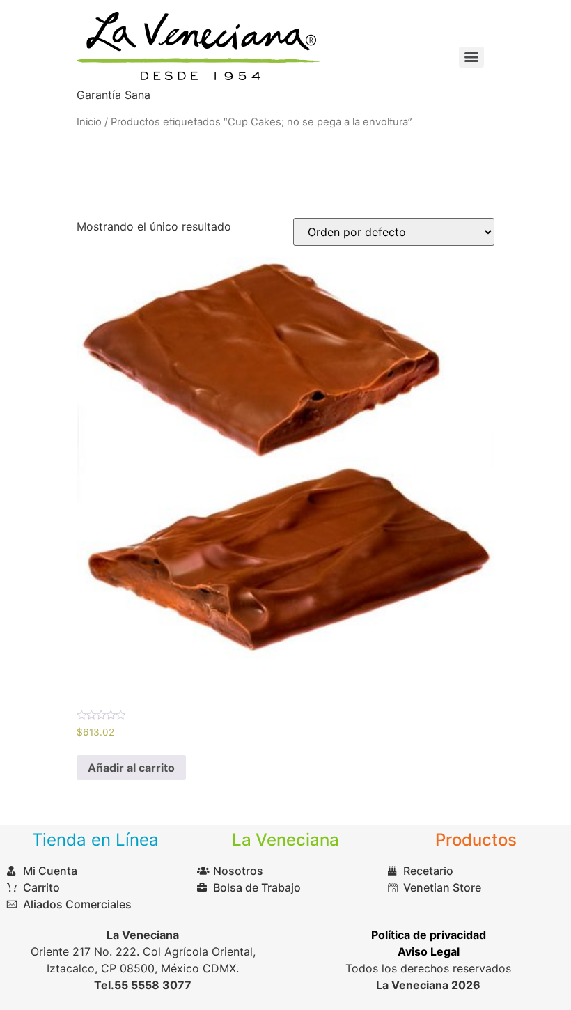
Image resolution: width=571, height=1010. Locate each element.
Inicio (89, 122)
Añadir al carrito (131, 768)
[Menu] (471, 57)
